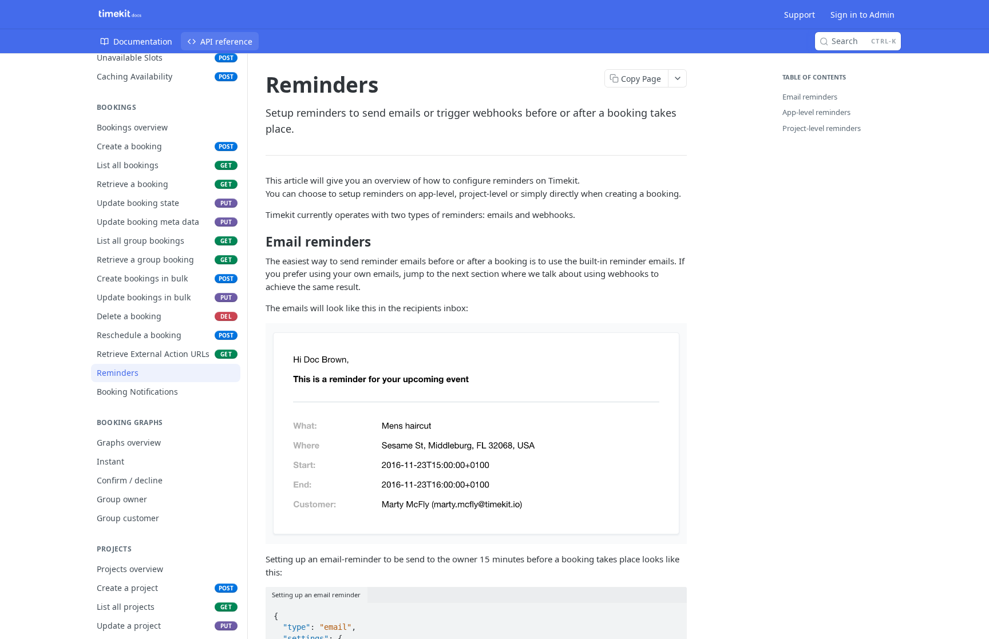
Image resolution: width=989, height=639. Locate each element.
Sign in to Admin (862, 14)
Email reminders (809, 97)
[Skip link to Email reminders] (258, 242)
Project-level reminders (821, 128)
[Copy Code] (673, 612)
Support (799, 14)
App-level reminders (816, 112)
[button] (476, 432)
